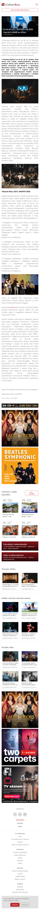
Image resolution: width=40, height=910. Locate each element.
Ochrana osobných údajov (20, 871)
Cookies (20, 874)
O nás (20, 836)
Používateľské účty (20, 855)
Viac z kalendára (31, 493)
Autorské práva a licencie (20, 892)
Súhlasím (15, 905)
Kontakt (20, 842)
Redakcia (20, 887)
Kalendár (20, 823)
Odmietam (25, 905)
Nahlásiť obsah (20, 876)
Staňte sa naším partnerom (20, 845)
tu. (20, 237)
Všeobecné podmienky (20, 852)
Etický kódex (20, 889)
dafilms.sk (14, 307)
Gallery (20, 863)
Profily (20, 826)
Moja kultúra (20, 820)
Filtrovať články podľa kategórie (20, 10)
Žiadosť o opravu (20, 879)
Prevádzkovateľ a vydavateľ (20, 839)
